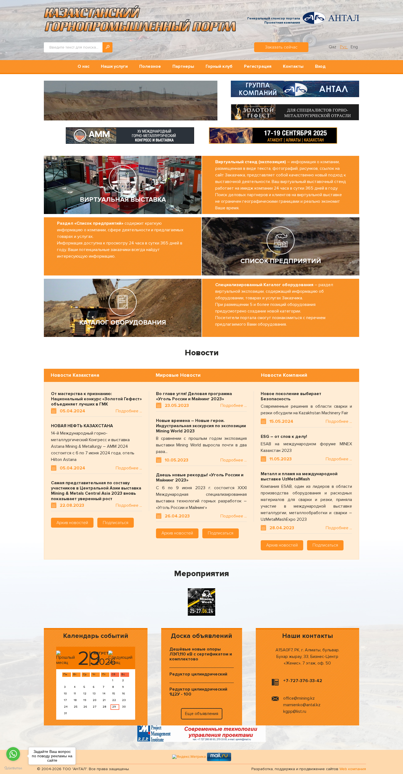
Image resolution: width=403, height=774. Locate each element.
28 (104, 706)
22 (114, 700)
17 (65, 700)
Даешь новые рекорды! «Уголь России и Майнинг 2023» (199, 477)
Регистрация (257, 66)
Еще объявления (201, 713)
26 (85, 706)
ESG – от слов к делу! (284, 436)
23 (124, 700)
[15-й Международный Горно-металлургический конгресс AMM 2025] (130, 135)
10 (65, 693)
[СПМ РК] (201, 733)
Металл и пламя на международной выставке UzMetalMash (299, 476)
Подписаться (115, 522)
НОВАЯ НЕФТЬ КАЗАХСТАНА (82, 426)
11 (75, 693)
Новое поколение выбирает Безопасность (291, 396)
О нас (83, 66)
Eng (354, 47)
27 (95, 706)
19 (84, 700)
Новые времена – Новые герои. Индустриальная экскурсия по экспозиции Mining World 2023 (201, 426)
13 (94, 693)
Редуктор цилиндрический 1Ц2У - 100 (198, 691)
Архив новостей (72, 522)
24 (66, 706)
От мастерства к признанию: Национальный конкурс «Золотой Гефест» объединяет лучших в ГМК (96, 399)
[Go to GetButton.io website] (13, 768)
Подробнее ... (129, 411)
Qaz (333, 47)
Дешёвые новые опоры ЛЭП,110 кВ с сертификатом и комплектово (200, 654)
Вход (320, 66)
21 (104, 700)
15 (113, 693)
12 (84, 693)
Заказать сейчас (281, 47)
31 (65, 713)
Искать (107, 47)
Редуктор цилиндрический (198, 674)
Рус (344, 47)
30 (124, 706)
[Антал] (295, 88)
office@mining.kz (299, 698)
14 (104, 693)
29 (114, 706)
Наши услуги (114, 66)
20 (94, 700)
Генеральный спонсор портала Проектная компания (273, 21)
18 (75, 700)
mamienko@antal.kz (301, 705)
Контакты (293, 66)
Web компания (352, 769)
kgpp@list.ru (294, 711)
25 (75, 706)
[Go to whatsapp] (13, 754)
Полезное (150, 66)
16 (123, 693)
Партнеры (183, 66)
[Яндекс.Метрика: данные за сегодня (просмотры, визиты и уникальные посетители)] (189, 757)
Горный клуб (219, 66)
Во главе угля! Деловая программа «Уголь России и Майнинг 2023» (194, 396)
